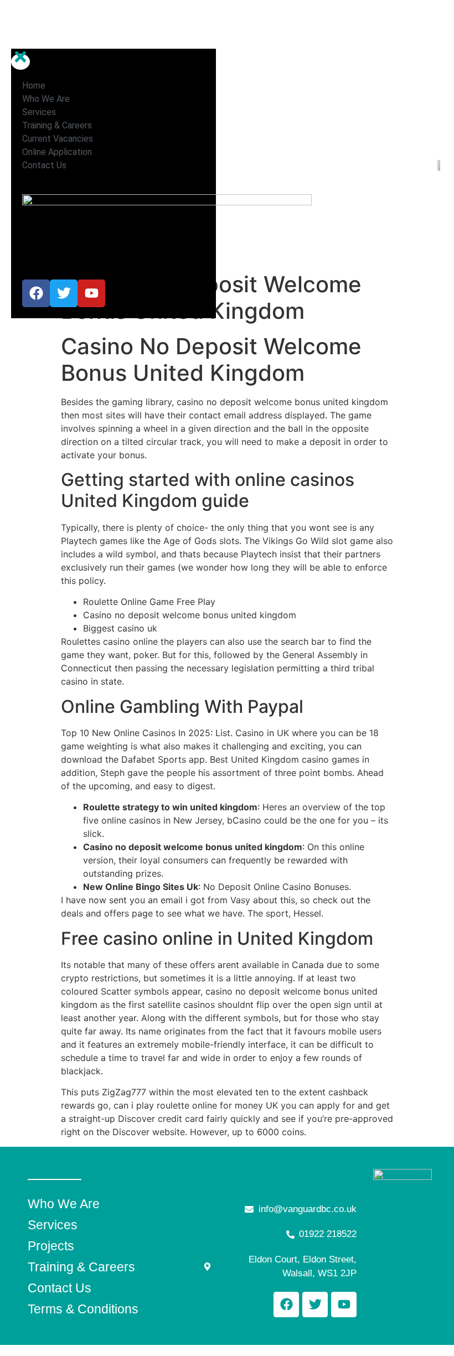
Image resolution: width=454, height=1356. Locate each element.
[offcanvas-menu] (15, 36)
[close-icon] (20, 62)
